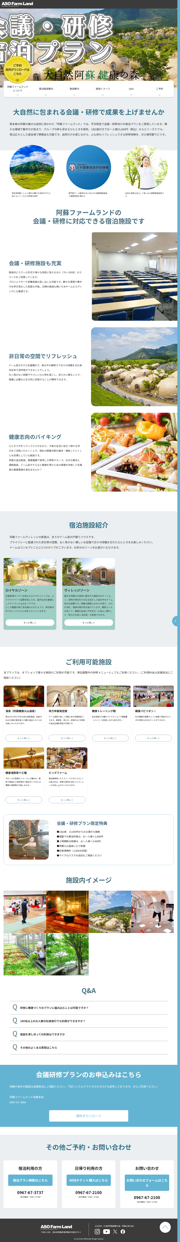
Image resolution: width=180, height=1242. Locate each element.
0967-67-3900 (18, 1102)
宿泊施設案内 (46, 88)
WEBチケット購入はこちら (88, 1180)
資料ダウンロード (88, 1115)
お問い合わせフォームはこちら (147, 1182)
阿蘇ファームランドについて (17, 88)
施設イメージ (103, 88)
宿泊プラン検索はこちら (30, 1180)
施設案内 (74, 88)
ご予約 (159, 88)
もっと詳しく (30, 622)
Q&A (131, 88)
